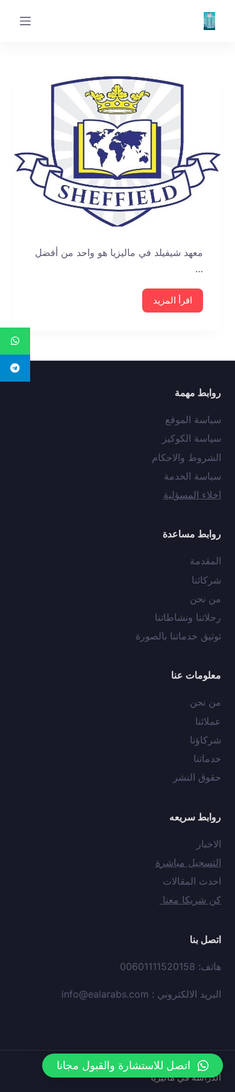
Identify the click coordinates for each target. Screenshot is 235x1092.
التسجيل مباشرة (188, 862)
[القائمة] (25, 21)
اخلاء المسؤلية (192, 495)
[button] (132, 1066)
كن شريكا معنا (190, 900)
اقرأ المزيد (172, 300)
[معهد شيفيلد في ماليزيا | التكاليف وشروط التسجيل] (117, 149)
